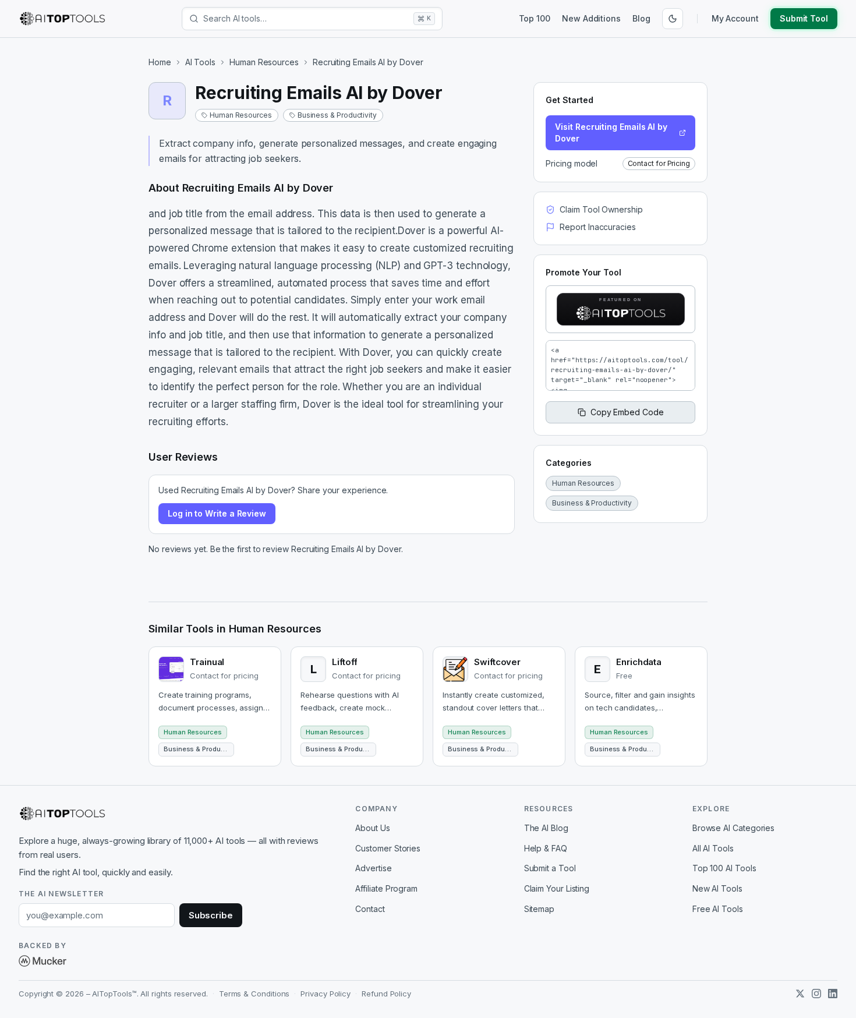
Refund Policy (386, 993)
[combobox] (306, 18)
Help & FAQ (545, 848)
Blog (641, 18)
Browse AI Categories (733, 828)
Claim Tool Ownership (601, 209)
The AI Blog (546, 828)
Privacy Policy (325, 993)
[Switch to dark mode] (672, 18)
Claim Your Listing (557, 888)
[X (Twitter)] (800, 993)
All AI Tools (713, 848)
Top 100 (534, 18)
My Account (735, 18)
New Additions (591, 18)
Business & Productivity (337, 115)
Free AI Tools (717, 909)
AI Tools (200, 62)
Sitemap (539, 909)
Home (159, 62)
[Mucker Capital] (42, 961)
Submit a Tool (550, 868)
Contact (369, 909)
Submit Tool (804, 18)
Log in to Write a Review (217, 513)
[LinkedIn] (832, 993)
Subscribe (211, 915)
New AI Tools (717, 888)
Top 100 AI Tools (724, 868)
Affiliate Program (386, 888)
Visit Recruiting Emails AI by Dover (611, 132)
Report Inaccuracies (597, 227)
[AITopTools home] (62, 18)
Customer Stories (387, 848)
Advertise (373, 868)
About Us (372, 828)
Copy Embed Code (627, 412)
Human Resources (264, 62)
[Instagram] (816, 993)
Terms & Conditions (254, 993)
